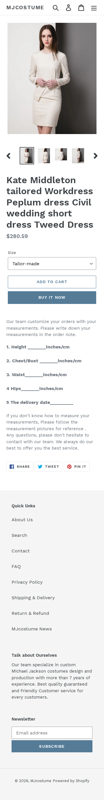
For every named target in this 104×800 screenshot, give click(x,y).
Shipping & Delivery (33, 597)
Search (19, 535)
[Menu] (94, 7)
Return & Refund (30, 613)
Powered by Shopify (71, 781)
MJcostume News (32, 629)
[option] (26, 156)
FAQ (16, 566)
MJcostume (25, 7)
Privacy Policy (27, 582)
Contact (21, 551)
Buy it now (52, 297)
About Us (22, 519)
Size (12, 252)
